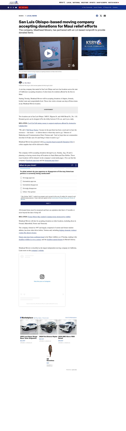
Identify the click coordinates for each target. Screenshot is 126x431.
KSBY (14, 7)
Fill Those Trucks (32, 130)
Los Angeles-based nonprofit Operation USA (58, 142)
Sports (92, 2)
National (76, 2)
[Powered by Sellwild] (74, 369)
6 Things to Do (107, 7)
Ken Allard (28, 83)
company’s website (37, 250)
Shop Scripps (102, 2)
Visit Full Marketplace (71, 317)
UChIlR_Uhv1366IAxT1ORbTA (16, 7)
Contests (115, 7)
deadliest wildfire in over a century (30, 239)
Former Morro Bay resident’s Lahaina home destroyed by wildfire (49, 217)
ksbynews (9, 7)
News (21, 16)
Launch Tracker (98, 7)
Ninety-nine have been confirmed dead (31, 237)
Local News (32, 16)
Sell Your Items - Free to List (41, 318)
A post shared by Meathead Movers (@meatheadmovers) (42, 303)
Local (69, 2)
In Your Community (87, 7)
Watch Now (113, 2)
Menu (61, 2)
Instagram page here (51, 160)
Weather (84, 2)
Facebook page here (32, 160)
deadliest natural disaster (55, 239)
